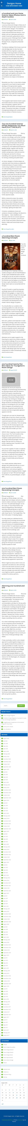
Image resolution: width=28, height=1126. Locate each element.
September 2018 (7, 983)
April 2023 (5, 841)
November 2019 (7, 947)
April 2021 (5, 903)
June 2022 (5, 867)
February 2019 (6, 970)
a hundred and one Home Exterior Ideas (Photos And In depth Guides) (14, 15)
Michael (6, 19)
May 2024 (5, 808)
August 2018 (6, 986)
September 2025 (7, 766)
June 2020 (5, 929)
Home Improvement (8, 1057)
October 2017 (6, 1012)
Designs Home (14, 3)
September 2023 (7, 828)
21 (16, 1095)
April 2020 (5, 934)
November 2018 (7, 978)
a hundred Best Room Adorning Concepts (11, 237)
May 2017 (5, 1025)
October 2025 (6, 764)
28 (16, 1097)
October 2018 (6, 981)
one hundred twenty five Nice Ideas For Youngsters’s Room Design (13, 366)
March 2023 (6, 844)
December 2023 (7, 821)
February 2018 (6, 1001)
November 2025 (7, 761)
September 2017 (7, 1014)
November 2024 (7, 792)
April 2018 (5, 996)
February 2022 (6, 877)
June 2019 (5, 960)
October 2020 (6, 919)
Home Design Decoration (8, 229)
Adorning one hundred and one (13, 587)
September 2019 (7, 952)
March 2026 (6, 751)
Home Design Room (7, 357)
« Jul (2, 1104)
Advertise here (6, 1069)
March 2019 (6, 968)
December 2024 (7, 790)
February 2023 (6, 846)
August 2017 (6, 1017)
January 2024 (6, 818)
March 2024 (6, 813)
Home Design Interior (7, 698)
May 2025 (5, 777)
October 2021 (6, 888)
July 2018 (5, 988)
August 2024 (6, 800)
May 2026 (5, 746)
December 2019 (7, 945)
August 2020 (6, 924)
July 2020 (5, 927)
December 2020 (7, 914)
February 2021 (6, 908)
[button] (1, 5)
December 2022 (7, 852)
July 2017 (5, 1019)
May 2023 (5, 839)
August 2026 (6, 738)
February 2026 (6, 754)
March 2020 (6, 937)
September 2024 (7, 797)
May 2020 (5, 932)
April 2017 (5, 1027)
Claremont (20, 1120)
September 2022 (7, 859)
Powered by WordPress (7, 1120)
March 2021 (6, 906)
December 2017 (7, 1007)
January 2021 (6, 911)
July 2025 (5, 772)
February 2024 (6, 816)
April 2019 (5, 965)
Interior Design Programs (9, 715)
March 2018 (6, 999)
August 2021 (6, 893)
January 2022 (6, 880)
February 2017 (6, 1032)
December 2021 (7, 883)
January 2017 (6, 1035)
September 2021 (7, 890)
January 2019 (6, 973)
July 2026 (5, 741)
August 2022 (6, 862)
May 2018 (5, 994)
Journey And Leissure (8, 726)
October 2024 (6, 795)
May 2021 (5, 901)
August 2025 (6, 769)
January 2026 (6, 756)
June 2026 (5, 743)
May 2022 (5, 870)
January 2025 (6, 787)
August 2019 (6, 955)
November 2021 (7, 885)
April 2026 (5, 748)
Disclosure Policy (7, 1074)
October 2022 (6, 857)
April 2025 (5, 779)
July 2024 (5, 803)
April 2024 (5, 810)
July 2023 (5, 834)
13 (13, 1092)
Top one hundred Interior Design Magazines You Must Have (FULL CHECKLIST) (13, 125)
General (5, 1044)
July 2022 (5, 865)
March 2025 (6, 782)
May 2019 (5, 963)
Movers (5, 1062)
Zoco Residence (7, 729)
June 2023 (5, 836)
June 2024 (5, 805)
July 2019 (5, 957)
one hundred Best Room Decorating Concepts (12, 489)
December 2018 (7, 976)
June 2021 (5, 898)
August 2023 (6, 831)
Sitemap (5, 1077)
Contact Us (5, 1072)
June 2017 (5, 1022)
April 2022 (5, 872)
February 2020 (6, 939)
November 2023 (7, 823)
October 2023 (6, 826)
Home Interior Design (8, 1060)
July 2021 (5, 896)
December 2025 (7, 759)
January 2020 (6, 942)
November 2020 (7, 916)
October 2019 (6, 950)
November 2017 (7, 1009)
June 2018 (5, 991)
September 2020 (7, 921)
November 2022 (7, 854)
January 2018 (6, 1004)
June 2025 (5, 774)
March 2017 (6, 1030)
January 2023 (6, 849)
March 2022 (6, 875)
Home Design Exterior (7, 117)
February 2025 (6, 785)
